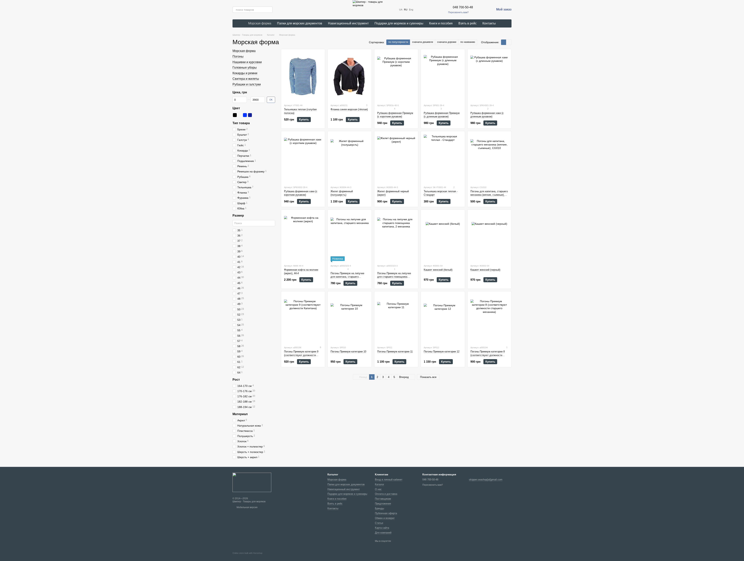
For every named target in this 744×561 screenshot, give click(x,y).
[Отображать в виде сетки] (503, 42)
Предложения (383, 503)
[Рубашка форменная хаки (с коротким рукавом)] (303, 158)
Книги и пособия (441, 23)
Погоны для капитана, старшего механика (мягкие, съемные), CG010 (489, 195)
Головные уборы (244, 67)
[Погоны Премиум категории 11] (396, 318)
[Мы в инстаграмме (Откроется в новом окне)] (423, 9)
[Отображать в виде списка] (508, 42)
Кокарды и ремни (244, 73)
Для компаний (383, 532)
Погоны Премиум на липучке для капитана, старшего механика (347, 277)
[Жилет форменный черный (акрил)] (396, 158)
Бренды (379, 508)
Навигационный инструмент (348, 23)
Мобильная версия (246, 507)
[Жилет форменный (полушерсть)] (350, 158)
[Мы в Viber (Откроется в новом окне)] (432, 9)
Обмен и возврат (385, 518)
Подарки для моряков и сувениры (399, 23)
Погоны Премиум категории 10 (348, 351)
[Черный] (234, 115)
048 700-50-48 (463, 7)
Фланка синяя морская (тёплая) (349, 109)
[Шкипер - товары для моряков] (251, 482)
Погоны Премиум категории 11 (395, 351)
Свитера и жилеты (245, 78)
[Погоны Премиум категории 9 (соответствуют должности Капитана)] (303, 318)
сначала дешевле (422, 41)
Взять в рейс (467, 23)
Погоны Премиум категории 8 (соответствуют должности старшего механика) (487, 355)
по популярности (398, 41)
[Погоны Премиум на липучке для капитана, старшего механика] (350, 237)
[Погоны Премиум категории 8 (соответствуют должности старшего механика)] (489, 318)
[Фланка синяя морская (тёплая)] (350, 76)
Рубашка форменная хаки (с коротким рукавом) (300, 193)
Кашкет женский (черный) (485, 269)
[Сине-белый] (255, 115)
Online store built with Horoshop (247, 553)
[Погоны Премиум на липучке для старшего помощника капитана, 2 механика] (396, 237)
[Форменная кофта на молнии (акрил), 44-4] (303, 237)
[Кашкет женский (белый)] (443, 237)
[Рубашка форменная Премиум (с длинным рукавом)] (443, 76)
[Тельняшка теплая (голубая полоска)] (303, 76)
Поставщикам (383, 498)
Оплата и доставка (386, 493)
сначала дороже (446, 41)
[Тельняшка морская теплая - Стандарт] (443, 158)
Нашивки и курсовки (247, 62)
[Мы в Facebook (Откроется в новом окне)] (418, 9)
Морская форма (259, 23)
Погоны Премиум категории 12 (441, 351)
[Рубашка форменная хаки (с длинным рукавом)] (489, 76)
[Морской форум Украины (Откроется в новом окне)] (441, 9)
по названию (467, 41)
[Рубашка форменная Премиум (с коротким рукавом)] (396, 76)
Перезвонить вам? (458, 12)
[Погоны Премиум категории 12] (443, 318)
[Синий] (245, 115)
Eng (411, 10)
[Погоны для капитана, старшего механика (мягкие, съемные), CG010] (489, 158)
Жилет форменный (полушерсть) (342, 193)
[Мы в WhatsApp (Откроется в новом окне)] (437, 9)
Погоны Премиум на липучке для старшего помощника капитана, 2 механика (394, 277)
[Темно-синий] (250, 115)
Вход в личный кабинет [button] (388, 479)
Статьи (379, 522)
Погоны (238, 56)
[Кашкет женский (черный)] (489, 237)
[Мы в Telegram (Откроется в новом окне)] (428, 9)
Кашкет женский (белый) (438, 269)
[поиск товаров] (269, 10)
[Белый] (240, 115)
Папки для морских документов (299, 23)
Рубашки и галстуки (246, 84)
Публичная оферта (386, 513)
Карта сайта (382, 527)
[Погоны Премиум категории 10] (350, 318)
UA (400, 10)
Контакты (489, 23)
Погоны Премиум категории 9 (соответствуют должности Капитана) (301, 355)
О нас (378, 489)
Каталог (379, 484)
